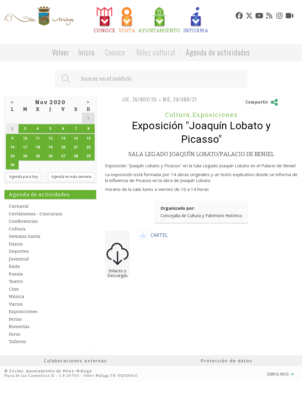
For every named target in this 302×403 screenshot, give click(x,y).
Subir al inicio (278, 373)
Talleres (17, 341)
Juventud (19, 259)
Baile (14, 266)
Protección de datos (226, 360)
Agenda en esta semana (71, 176)
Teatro (16, 281)
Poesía (16, 274)
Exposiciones (23, 311)
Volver (61, 52)
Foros (14, 334)
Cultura (17, 229)
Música (16, 296)
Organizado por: (177, 208)
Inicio (86, 52)
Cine (14, 289)
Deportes (19, 251)
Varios (16, 304)
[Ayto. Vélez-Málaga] (39, 16)
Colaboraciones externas (75, 360)
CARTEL (159, 235)
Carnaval (19, 206)
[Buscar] (66, 79)
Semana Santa (24, 236)
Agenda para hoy (23, 176)
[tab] (104, 20)
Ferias (15, 319)
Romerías (19, 326)
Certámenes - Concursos (35, 214)
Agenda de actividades (218, 52)
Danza (16, 244)
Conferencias (23, 221)
